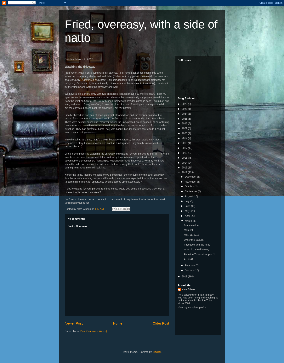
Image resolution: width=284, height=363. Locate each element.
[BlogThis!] (117, 209)
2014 (185, 162)
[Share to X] (121, 209)
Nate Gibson (189, 289)
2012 (185, 172)
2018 (185, 143)
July (187, 201)
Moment (188, 230)
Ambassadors (191, 225)
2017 (185, 148)
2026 (185, 104)
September (191, 191)
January (190, 270)
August (189, 196)
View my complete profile (192, 307)
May (187, 211)
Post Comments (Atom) (93, 331)
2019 (185, 138)
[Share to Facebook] (125, 209)
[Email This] (114, 209)
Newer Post (74, 323)
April (188, 215)
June (188, 206)
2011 (185, 276)
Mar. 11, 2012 (191, 234)
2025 (185, 108)
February (190, 265)
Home (117, 323)
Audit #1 (188, 259)
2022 (185, 123)
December (191, 176)
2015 (185, 157)
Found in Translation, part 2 (199, 254)
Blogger (157, 351)
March (189, 220)
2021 (185, 128)
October (190, 186)
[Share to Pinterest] (128, 209)
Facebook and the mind (197, 244)
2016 (185, 152)
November (191, 181)
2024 (185, 113)
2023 (185, 118)
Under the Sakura (193, 239)
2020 (185, 133)
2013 (185, 167)
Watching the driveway (196, 249)
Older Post (161, 323)
